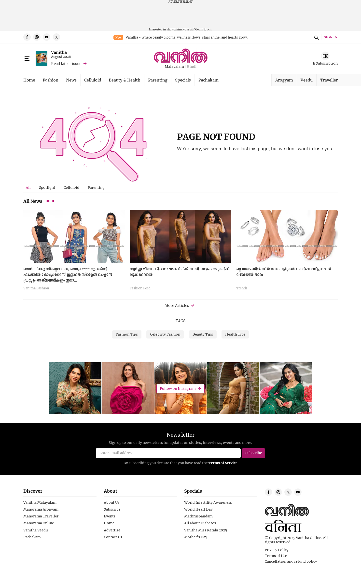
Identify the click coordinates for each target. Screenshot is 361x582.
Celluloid (92, 79)
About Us (111, 502)
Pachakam (208, 79)
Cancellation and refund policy (291, 561)
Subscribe (112, 509)
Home (29, 79)
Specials (183, 79)
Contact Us (113, 537)
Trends (242, 288)
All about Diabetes (200, 523)
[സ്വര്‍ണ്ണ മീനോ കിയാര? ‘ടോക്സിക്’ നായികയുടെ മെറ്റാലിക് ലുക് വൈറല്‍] (180, 236)
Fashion (50, 79)
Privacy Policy (277, 550)
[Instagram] (37, 37)
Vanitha (59, 52)
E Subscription (325, 63)
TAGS (180, 320)
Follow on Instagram (178, 388)
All (28, 187)
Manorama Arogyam (40, 509)
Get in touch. (203, 29)
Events (109, 516)
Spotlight (47, 187)
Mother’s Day (195, 537)
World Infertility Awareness (208, 502)
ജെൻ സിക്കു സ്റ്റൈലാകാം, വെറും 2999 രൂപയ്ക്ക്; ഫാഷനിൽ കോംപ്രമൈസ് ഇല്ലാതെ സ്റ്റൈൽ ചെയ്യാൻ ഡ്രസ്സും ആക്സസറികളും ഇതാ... (67, 275)
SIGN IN (330, 37)
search (316, 37)
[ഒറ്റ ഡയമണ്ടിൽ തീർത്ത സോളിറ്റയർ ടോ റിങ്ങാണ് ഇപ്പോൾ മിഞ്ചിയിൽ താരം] (287, 236)
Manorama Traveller (40, 516)
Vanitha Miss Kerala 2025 (205, 530)
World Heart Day (198, 509)
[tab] (28, 187)
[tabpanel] (180, 251)
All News (32, 201)
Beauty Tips (203, 334)
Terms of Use (276, 556)
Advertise (112, 530)
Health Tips (235, 334)
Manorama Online (38, 523)
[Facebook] (27, 37)
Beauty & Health (124, 79)
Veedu (307, 79)
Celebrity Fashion (165, 334)
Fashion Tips (127, 334)
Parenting (157, 79)
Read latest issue (66, 63)
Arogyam (284, 79)
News (71, 79)
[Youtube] (46, 37)
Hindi (191, 67)
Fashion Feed (140, 288)
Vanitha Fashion (36, 288)
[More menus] (27, 58)
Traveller (329, 79)
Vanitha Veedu (35, 530)
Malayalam (174, 67)
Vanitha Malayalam (39, 502)
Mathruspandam (198, 516)
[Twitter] (56, 37)
